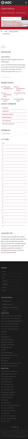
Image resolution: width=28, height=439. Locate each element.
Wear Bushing (6, 337)
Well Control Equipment (8, 342)
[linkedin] (13, 427)
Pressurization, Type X (8, 389)
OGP (2, 252)
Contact (4, 291)
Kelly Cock (5, 360)
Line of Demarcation (8, 397)
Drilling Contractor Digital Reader (10, 307)
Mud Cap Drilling (7, 358)
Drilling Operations (7, 347)
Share (3, 47)
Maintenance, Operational (9, 392)
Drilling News (5, 284)
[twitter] (15, 427)
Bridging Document (7, 352)
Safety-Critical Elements (9, 345)
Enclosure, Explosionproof (9, 410)
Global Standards (13, 31)
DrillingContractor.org (7, 304)
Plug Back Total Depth (8, 339)
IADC (18, 237)
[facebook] (11, 427)
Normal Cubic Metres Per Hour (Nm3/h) (12, 316)
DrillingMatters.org (6, 301)
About (3, 271)
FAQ (3, 278)
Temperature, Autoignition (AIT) (10, 366)
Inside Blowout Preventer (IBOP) (11, 326)
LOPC (4, 334)
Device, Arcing (6, 421)
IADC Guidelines (6, 121)
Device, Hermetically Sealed (9, 418)
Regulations (5, 111)
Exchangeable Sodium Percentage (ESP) (12, 321)
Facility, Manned (7, 403)
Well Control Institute (8, 124)
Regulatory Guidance (7, 114)
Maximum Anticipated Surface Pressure (12, 363)
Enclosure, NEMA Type (8, 408)
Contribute (4, 281)
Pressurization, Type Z (8, 384)
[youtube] (17, 427)
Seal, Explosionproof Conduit (20, 88)
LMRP (4, 350)
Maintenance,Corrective (8, 395)
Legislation (5, 108)
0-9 (3, 143)
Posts (5, 31)
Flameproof (5, 400)
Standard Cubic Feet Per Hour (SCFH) (12, 318)
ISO (5, 252)
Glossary (4, 274)
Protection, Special (7, 382)
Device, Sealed (6, 413)
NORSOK (8, 252)
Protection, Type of (7, 379)
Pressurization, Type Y (8, 387)
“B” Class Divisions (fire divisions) (11, 324)
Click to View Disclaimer (20, 436)
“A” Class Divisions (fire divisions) (11, 329)
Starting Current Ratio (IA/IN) (10, 355)
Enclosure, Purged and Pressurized (11, 405)
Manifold (5, 331)
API (6, 65)
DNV (15, 252)
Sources (4, 287)
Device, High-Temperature (9, 416)
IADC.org (4, 311)
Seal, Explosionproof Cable (7, 94)
